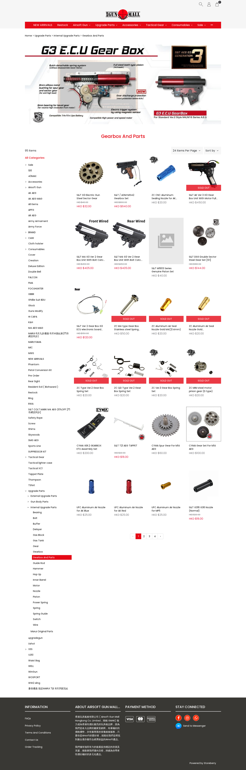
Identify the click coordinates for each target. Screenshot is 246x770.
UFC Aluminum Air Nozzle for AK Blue (91, 509)
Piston (36, 596)
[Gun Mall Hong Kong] (123, 15)
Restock (62, 25)
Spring (36, 608)
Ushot (31, 643)
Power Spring (40, 602)
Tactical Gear (155, 25)
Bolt (35, 518)
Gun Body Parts (39, 501)
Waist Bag (34, 660)
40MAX (32, 176)
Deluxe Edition (36, 266)
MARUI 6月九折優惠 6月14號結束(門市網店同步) (48, 335)
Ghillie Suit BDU (36, 299)
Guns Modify (35, 311)
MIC (30, 347)
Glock (31, 305)
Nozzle (36, 591)
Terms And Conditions (38, 732)
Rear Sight (34, 381)
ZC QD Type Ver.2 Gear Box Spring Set (127, 389)
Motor (36, 585)
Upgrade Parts (105, 25)
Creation (33, 260)
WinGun (32, 671)
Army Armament (38, 221)
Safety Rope (35, 417)
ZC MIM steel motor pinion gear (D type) (201, 389)
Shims (31, 429)
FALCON (32, 277)
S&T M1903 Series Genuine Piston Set (163, 270)
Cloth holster (35, 243)
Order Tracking (33, 747)
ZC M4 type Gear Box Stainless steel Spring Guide (126, 328)
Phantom (33, 364)
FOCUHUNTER (35, 288)
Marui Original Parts (42, 631)
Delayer (37, 529)
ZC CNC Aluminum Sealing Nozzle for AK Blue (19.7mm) (164, 197)
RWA (30, 403)
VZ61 (30, 655)
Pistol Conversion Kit (40, 370)
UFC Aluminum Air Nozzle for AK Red (128, 509)
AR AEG (32, 215)
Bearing (37, 512)
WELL (31, 666)
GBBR (31, 294)
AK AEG (32, 193)
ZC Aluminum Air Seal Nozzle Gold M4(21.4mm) (166, 328)
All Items (33, 204)
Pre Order (33, 375)
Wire (35, 625)
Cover (31, 254)
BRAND (32, 232)
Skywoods (34, 434)
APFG (31, 210)
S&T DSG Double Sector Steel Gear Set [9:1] (202, 258)
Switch (37, 619)
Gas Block (38, 535)
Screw (31, 423)
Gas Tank (38, 540)
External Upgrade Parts (44, 496)
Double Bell (34, 271)
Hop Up (37, 574)
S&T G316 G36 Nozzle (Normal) (201, 509)
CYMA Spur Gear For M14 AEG (166, 447)
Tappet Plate (35, 474)
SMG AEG (33, 440)
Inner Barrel (39, 580)
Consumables (181, 25)
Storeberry (210, 763)
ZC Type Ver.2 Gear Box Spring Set (90, 389)
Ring (30, 398)
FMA (30, 283)
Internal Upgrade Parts (67, 35)
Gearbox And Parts (44, 557)
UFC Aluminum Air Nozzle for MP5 (166, 509)
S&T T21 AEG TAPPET (125, 445)
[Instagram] (187, 718)
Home (28, 35)
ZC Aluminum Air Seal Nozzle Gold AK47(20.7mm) (201, 328)
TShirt (31, 485)
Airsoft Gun (80, 25)
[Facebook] (179, 718)
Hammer (38, 568)
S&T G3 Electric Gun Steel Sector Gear (88, 197)
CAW (31, 238)
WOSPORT (34, 677)
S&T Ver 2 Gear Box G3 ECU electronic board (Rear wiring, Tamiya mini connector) (90, 328)
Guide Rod (39, 563)
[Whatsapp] (196, 718)
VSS (30, 649)
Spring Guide (40, 613)
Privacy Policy (33, 725)
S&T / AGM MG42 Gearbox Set (124, 197)
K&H (30, 322)
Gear (36, 546)
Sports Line (34, 446)
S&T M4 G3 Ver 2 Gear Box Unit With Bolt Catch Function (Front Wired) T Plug (91, 258)
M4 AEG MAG (35, 328)
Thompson (34, 479)
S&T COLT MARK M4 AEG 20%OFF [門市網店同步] (49, 411)
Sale (200, 25)
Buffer (36, 523)
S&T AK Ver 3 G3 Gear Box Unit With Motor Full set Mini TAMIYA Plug (202, 197)
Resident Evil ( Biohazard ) (43, 387)
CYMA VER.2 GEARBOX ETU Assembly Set (89, 447)
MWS (31, 353)
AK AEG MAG (35, 198)
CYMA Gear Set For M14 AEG (202, 447)
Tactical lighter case (40, 463)
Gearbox (38, 551)
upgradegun (35, 638)
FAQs (28, 718)
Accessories (130, 25)
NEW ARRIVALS (42, 25)
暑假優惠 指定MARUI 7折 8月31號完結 (48, 688)
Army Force (35, 226)
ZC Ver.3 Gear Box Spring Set (166, 389)
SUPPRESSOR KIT (37, 451)
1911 (30, 170)
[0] (217, 4)
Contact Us (31, 740)
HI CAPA (32, 316)
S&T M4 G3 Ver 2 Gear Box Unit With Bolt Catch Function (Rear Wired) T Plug (128, 258)
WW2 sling (34, 683)
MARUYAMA (34, 342)
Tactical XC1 (35, 468)
